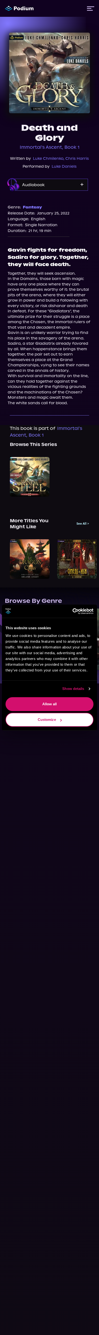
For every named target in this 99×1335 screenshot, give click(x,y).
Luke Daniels (64, 166)
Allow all (49, 704)
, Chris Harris (76, 158)
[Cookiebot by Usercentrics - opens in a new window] (72, 611)
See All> (82, 524)
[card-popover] (30, 477)
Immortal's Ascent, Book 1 (50, 147)
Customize (47, 720)
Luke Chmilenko (48, 158)
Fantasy (32, 207)
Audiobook (33, 184)
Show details (73, 689)
